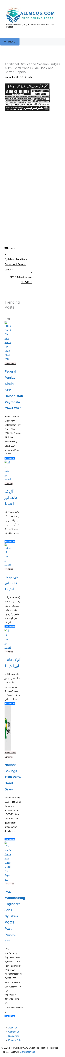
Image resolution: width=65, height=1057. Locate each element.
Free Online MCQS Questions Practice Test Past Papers (30, 25)
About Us (13, 1027)
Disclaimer (13, 1036)
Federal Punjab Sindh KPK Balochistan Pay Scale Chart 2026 (13, 390)
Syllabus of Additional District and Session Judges (16, 260)
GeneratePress (27, 1052)
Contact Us (14, 1031)
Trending (11, 248)
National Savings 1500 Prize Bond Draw (13, 777)
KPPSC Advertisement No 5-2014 (20, 278)
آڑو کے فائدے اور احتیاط (11, 498)
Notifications (10, 363)
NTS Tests (9, 884)
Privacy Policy (15, 1040)
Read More (10, 458)
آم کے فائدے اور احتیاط (12, 663)
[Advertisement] (32, 147)
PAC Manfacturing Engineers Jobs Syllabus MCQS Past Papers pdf (13, 916)
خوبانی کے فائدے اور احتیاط (11, 583)
